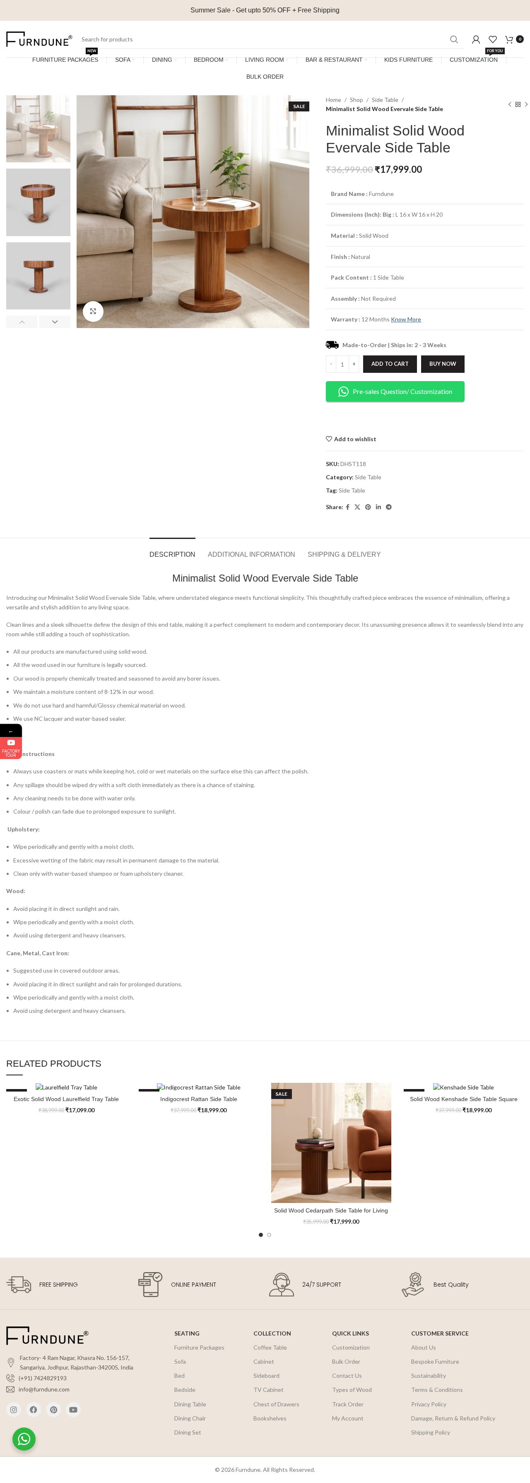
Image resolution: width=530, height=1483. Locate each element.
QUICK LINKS (350, 1333)
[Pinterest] (53, 1409)
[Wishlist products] (492, 39)
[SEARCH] (454, 39)
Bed (179, 1375)
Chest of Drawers (276, 1404)
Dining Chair (190, 1418)
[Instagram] (13, 1409)
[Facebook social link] (347, 507)
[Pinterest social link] (368, 507)
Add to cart (390, 363)
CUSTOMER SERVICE (440, 1333)
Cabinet (263, 1361)
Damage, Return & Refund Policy (453, 1418)
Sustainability (428, 1375)
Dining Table (190, 1404)
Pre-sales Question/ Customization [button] (402, 391)
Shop (356, 99)
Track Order (348, 1404)
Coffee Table (270, 1347)
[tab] (172, 550)
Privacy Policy (428, 1404)
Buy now (442, 363)
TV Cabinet (268, 1389)
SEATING (187, 1333)
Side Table (385, 99)
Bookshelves (270, 1418)
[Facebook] (33, 1409)
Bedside (184, 1389)
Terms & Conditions (437, 1389)
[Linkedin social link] (378, 507)
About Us (423, 1347)
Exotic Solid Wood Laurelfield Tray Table (66, 1099)
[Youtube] (73, 1409)
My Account (348, 1418)
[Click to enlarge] (93, 311)
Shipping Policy (430, 1432)
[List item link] (73, 1378)
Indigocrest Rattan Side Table (198, 1099)
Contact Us (347, 1375)
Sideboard (266, 1375)
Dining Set (187, 1432)
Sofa (180, 1361)
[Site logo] (39, 38)
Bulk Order (346, 1361)
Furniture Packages (199, 1347)
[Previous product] (510, 105)
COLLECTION (272, 1333)
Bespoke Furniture (435, 1361)
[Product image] (66, 1087)
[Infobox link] (67, 1284)
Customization (351, 1347)
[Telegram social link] (388, 507)
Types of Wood (352, 1389)
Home (333, 99)
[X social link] (357, 507)
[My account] (476, 39)
